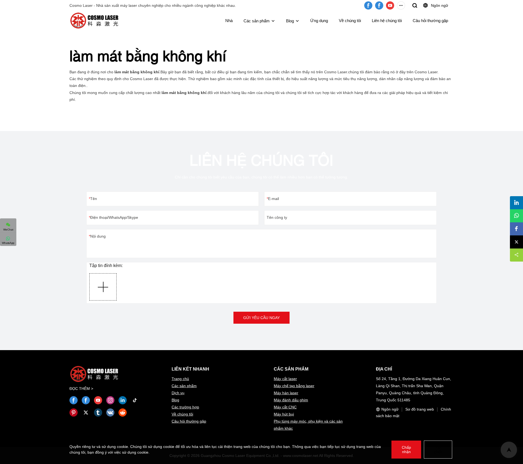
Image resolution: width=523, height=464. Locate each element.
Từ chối (438, 449)
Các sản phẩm (257, 21)
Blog (290, 21)
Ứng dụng (319, 20)
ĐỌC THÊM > (81, 388)
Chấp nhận (406, 449)
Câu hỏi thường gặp (430, 20)
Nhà (229, 20)
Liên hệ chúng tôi (387, 20)
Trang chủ (180, 379)
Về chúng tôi (350, 20)
